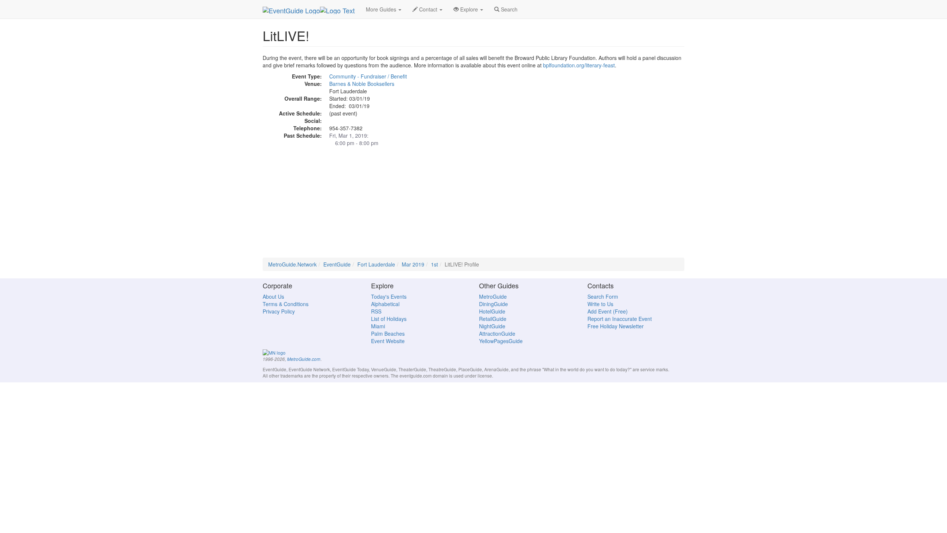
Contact (428, 9)
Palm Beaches (388, 333)
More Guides (382, 9)
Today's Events (389, 296)
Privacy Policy (279, 311)
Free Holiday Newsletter (615, 326)
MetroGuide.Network (292, 264)
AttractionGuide (497, 333)
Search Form (602, 296)
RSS (376, 311)
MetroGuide (493, 296)
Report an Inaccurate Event (619, 318)
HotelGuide (492, 311)
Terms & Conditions (286, 304)
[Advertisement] (473, 206)
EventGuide (337, 264)
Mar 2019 (413, 264)
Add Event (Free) (607, 311)
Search (508, 9)
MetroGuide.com (303, 359)
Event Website (388, 341)
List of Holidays (389, 318)
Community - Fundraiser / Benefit (368, 76)
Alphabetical (385, 304)
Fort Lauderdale (376, 264)
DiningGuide (493, 304)
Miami (378, 326)
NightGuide (492, 326)
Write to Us (600, 304)
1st (434, 264)
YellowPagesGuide (501, 341)
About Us (273, 296)
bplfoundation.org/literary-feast (579, 65)
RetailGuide (492, 318)
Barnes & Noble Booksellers (361, 83)
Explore (469, 9)
